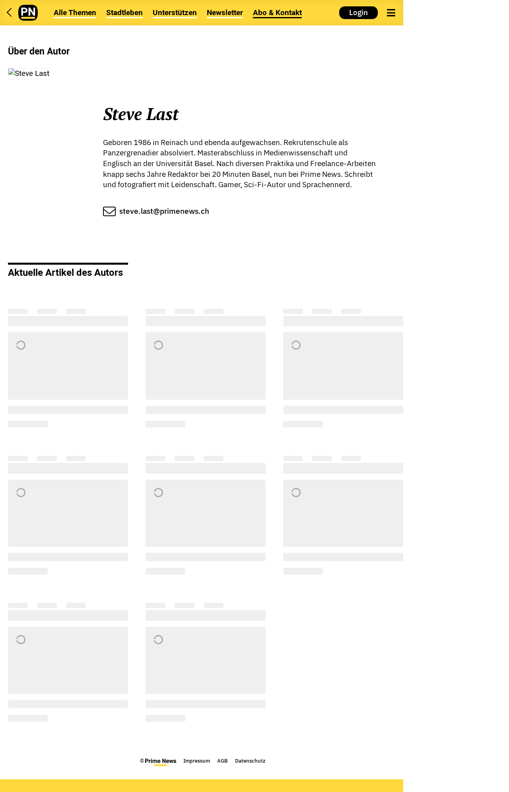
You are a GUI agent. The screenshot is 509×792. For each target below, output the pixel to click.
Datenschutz (250, 760)
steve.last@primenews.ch (164, 211)
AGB (222, 760)
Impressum (196, 760)
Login (358, 12)
